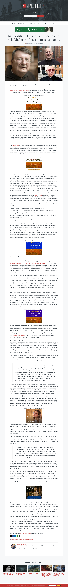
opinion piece (16, 145)
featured (12, 540)
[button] (56, 23)
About (12, 23)
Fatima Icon (39, 23)
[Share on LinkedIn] (15, 536)
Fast (34, 23)
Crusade (30, 23)
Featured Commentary (19, 539)
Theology (31, 539)
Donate (53, 23)
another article (27, 509)
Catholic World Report (25, 533)
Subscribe (40, 16)
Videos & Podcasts (21, 23)
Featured (13, 539)
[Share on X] (11, 536)
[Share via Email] (17, 536)
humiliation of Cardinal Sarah (20, 335)
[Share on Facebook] (13, 536)
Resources (46, 23)
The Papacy (26, 539)
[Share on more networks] (19, 536)
